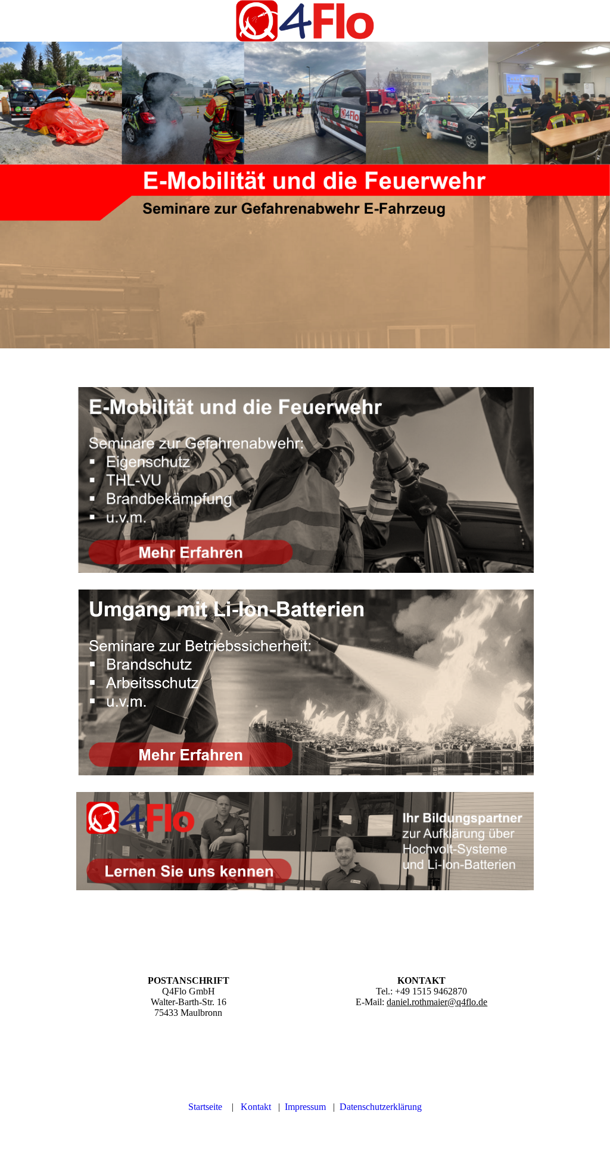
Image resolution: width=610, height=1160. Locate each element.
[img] (305, 21)
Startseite (205, 1107)
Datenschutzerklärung (381, 1107)
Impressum (305, 1107)
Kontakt (256, 1107)
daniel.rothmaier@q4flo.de (437, 1002)
